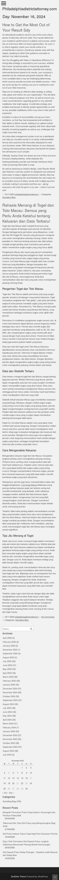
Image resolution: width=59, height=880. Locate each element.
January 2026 (9, 645)
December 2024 (10, 688)
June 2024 (7, 712)
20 (13, 783)
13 (13, 778)
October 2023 (9, 743)
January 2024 (9, 731)
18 (4, 783)
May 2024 (7, 715)
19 (9, 783)
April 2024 (7, 719)
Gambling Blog (9, 197)
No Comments (47, 617)
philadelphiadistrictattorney (27, 194)
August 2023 (8, 751)
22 (22, 783)
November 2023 (10, 739)
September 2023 (10, 747)
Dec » (11, 793)
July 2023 (7, 754)
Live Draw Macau (29, 485)
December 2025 (10, 649)
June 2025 (7, 665)
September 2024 (10, 700)
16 (26, 778)
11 (4, 778)
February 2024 (9, 727)
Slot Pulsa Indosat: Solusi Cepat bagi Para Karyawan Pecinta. (30, 833)
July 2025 (7, 661)
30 (26, 788)
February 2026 (9, 642)
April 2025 (7, 673)
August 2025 (8, 657)
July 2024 (7, 708)
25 (4, 788)
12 (9, 778)
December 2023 (10, 735)
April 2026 (7, 638)
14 (18, 778)
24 (31, 783)
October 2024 (9, 696)
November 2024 (10, 692)
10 (31, 773)
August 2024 (8, 704)
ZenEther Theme (19, 876)
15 (22, 778)
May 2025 (7, 669)
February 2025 (9, 681)
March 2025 (8, 677)
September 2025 (10, 653)
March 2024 (8, 723)
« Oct (4, 793)
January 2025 (9, 684)
